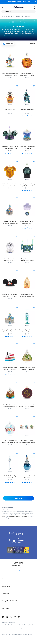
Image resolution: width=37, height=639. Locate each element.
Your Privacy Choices (21, 628)
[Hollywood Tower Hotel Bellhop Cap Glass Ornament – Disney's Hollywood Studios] (27, 392)
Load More (18, 498)
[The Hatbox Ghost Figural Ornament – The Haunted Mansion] (27, 96)
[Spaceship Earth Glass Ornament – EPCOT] (10, 246)
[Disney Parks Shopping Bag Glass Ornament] (27, 134)
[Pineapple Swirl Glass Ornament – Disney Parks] (27, 281)
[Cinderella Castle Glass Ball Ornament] (27, 463)
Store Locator (6, 593)
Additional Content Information (17, 625)
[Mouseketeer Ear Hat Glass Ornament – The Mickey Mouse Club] (10, 281)
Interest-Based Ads (6, 634)
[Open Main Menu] (2, 7)
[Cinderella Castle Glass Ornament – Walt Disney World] (10, 208)
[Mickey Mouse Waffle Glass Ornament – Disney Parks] (10, 171)
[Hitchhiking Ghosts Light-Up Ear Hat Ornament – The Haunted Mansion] (10, 134)
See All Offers (27, 2)
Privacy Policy (29, 625)
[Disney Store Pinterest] (15, 617)
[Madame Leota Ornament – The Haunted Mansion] (27, 208)
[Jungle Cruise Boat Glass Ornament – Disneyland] (10, 354)
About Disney (21, 631)
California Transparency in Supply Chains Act (22, 634)
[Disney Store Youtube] (19, 617)
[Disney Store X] (11, 617)
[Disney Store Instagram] (7, 617)
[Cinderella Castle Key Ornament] (10, 463)
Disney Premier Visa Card (10, 601)
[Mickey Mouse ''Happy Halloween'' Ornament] (10, 96)
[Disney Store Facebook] (2, 617)
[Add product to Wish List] (17, 51)
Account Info (6, 586)
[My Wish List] (30, 7)
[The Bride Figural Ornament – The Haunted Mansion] (27, 317)
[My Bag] (34, 7)
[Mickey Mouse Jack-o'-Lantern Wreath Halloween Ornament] (27, 61)
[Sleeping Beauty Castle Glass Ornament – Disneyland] (10, 317)
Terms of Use (5, 625)
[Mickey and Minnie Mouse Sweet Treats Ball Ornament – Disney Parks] (10, 427)
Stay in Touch (6, 608)
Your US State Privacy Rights (8, 628)
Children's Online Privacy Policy (9, 631)
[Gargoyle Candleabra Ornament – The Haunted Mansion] (27, 246)
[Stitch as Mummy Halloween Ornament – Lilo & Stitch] (10, 61)
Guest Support (6, 579)
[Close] (35, 1)
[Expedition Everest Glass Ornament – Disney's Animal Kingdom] (10, 392)
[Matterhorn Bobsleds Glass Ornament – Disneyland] (27, 354)
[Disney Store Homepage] (18, 7)
